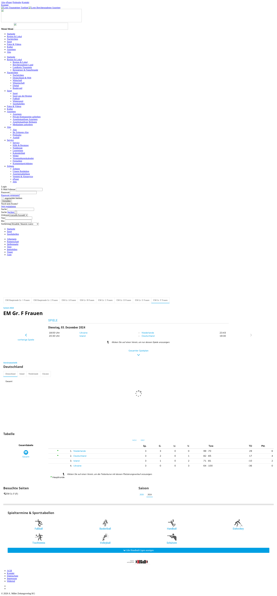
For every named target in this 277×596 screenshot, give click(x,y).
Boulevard (17, 88)
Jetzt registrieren (8, 206)
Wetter (16, 155)
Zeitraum (5, 215)
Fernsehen (17, 161)
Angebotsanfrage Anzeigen (25, 119)
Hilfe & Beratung (21, 145)
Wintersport (18, 101)
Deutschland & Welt (22, 78)
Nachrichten (12, 39)
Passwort (5, 192)
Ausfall (16, 137)
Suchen (11, 212)
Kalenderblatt (19, 153)
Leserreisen (18, 150)
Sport (9, 41)
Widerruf (11, 581)
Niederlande (148, 332)
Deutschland (148, 336)
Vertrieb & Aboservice (23, 176)
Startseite (11, 34)
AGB (9, 570)
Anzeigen (11, 49)
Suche (4, 209)
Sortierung (6, 224)
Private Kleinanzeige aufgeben (27, 117)
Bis (2, 221)
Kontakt (25, 2)
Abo (3, 2)
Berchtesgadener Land (23, 65)
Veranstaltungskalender (23, 158)
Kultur (10, 47)
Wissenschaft (19, 83)
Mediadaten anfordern (23, 124)
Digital (16, 85)
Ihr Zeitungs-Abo (21, 132)
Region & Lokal (14, 36)
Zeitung (10, 166)
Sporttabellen (19, 104)
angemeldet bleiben (13, 198)
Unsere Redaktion (21, 171)
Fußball (16, 98)
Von (3, 218)
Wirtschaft (17, 80)
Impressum (12, 578)
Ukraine (83, 332)
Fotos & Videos (14, 44)
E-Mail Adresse (8, 189)
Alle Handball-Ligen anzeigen (140, 550)
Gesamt (8, 381)
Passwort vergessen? (10, 195)
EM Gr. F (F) (12, 493)
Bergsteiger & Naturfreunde (25, 70)
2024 (150, 494)
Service (10, 140)
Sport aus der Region (22, 96)
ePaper (9, 2)
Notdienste (18, 148)
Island (82, 336)
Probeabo (17, 2)
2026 (142, 494)
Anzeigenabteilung (21, 174)
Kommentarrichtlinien (23, 163)
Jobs (15, 181)
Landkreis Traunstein (22, 67)
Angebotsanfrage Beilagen (25, 122)
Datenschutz (12, 576)
